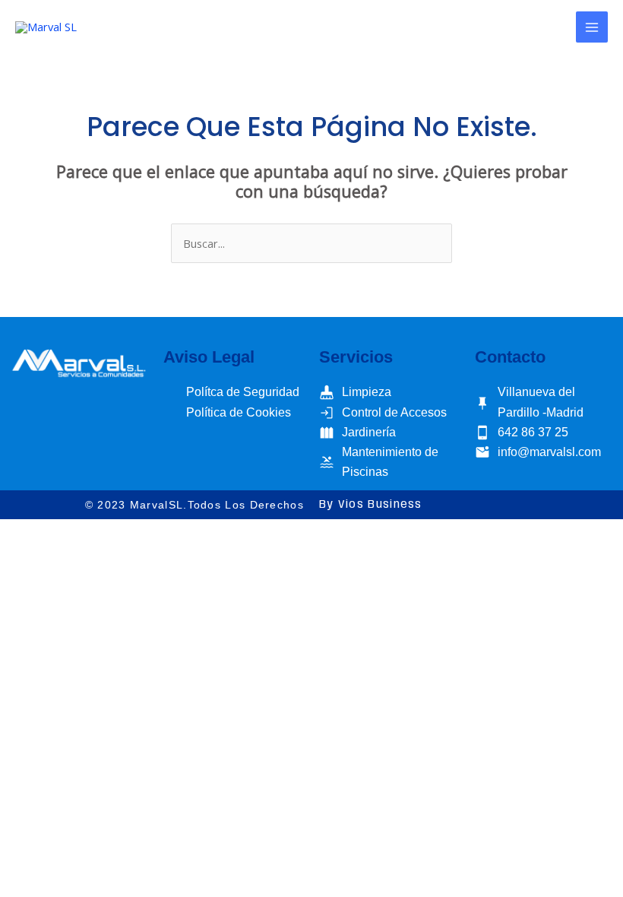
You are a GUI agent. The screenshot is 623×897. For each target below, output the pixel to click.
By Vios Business (370, 504)
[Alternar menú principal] (592, 27)
